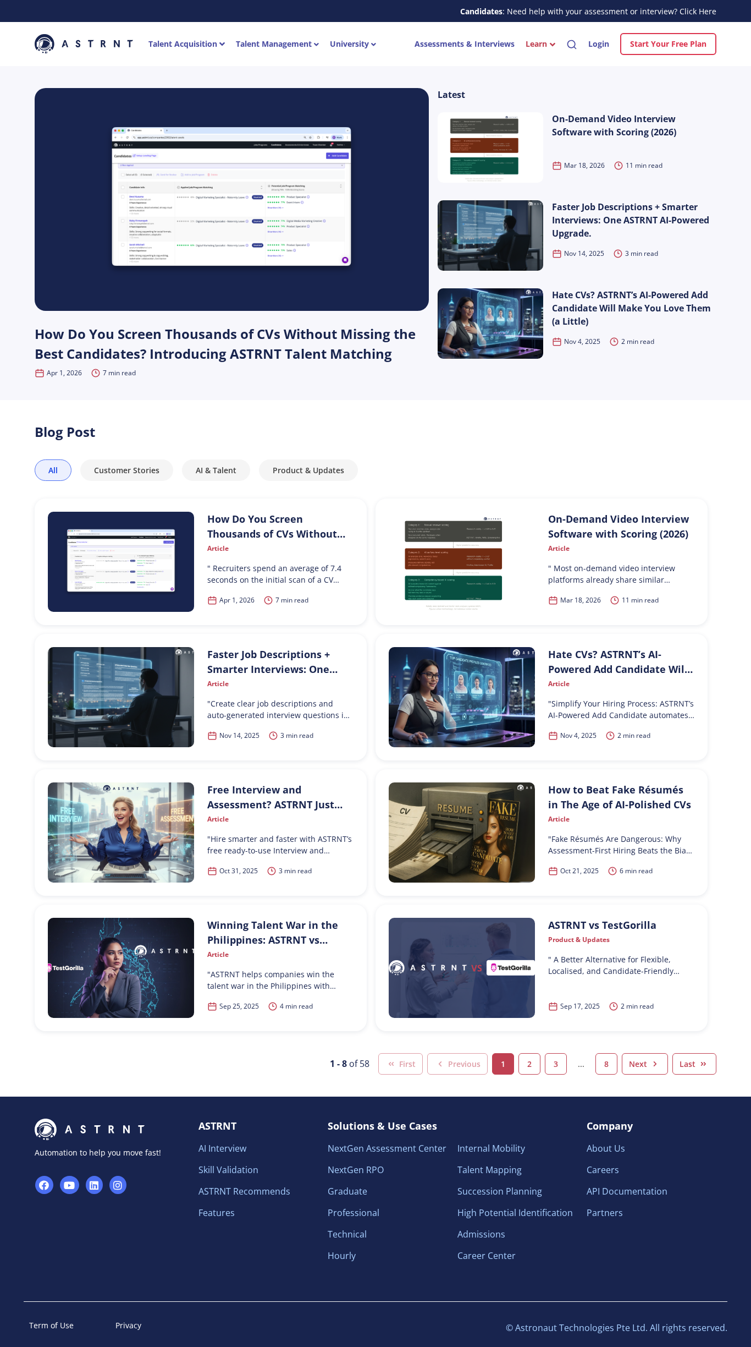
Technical (347, 1234)
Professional (353, 1213)
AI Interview (222, 1148)
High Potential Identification (515, 1213)
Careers (603, 1170)
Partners (605, 1213)
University (350, 44)
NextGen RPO (356, 1170)
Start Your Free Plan (668, 44)
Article (218, 548)
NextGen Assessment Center (387, 1148)
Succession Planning (499, 1191)
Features (216, 1213)
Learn (536, 44)
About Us (606, 1148)
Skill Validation (228, 1170)
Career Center (486, 1256)
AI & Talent (216, 470)
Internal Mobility (491, 1148)
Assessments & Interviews (465, 44)
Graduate (347, 1191)
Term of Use (51, 1325)
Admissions (481, 1234)
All (53, 470)
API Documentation (627, 1191)
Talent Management (275, 44)
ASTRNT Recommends (244, 1191)
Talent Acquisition (183, 44)
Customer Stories (126, 470)
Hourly (342, 1256)
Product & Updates (308, 470)
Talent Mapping (489, 1170)
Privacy (128, 1325)
